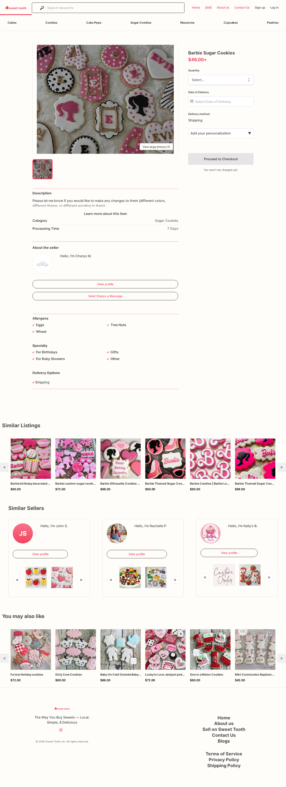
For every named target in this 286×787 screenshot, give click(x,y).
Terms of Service (224, 753)
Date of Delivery (198, 92)
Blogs (224, 741)
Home (224, 717)
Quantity (193, 70)
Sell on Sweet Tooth (223, 729)
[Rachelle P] (117, 533)
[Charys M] (42, 263)
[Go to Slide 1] (42, 169)
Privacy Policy (224, 759)
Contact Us (224, 735)
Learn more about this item (105, 214)
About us (224, 723)
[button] (105, 99)
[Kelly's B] (211, 533)
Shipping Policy (224, 765)
